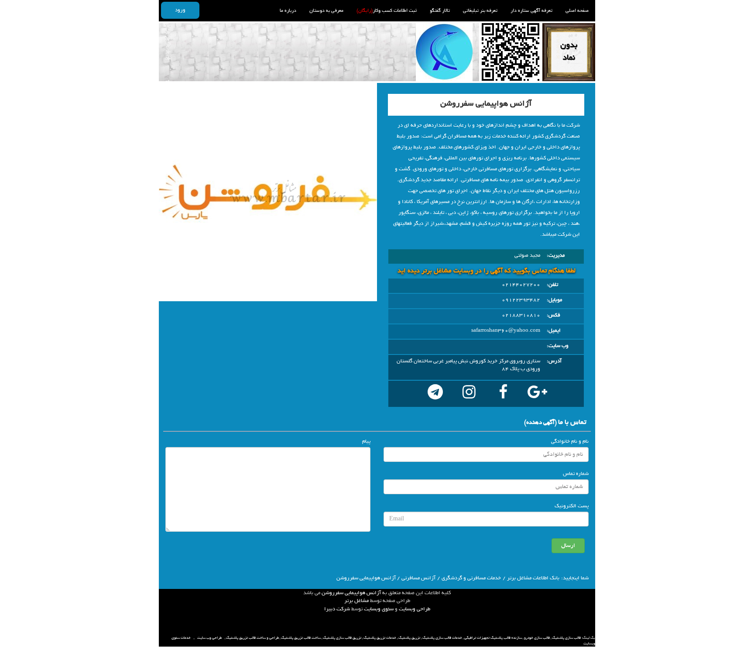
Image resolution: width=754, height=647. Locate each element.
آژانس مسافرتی (418, 578)
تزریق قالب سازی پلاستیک (342, 638)
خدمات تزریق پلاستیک (379, 638)
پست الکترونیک (572, 506)
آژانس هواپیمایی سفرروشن (351, 592)
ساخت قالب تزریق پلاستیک (301, 638)
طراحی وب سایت (209, 638)
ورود (180, 10)
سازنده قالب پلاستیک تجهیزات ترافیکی (493, 638)
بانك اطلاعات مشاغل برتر (533, 578)
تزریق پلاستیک (409, 638)
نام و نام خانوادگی (570, 441)
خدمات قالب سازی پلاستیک (442, 638)
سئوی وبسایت (379, 609)
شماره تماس (576, 473)
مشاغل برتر (356, 600)
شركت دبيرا (337, 609)
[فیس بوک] (503, 394)
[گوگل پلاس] (537, 394)
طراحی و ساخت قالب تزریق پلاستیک (252, 638)
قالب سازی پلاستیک (566, 638)
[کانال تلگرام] (435, 394)
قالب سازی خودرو (537, 638)
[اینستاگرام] (469, 394)
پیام (366, 441)
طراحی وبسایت (414, 609)
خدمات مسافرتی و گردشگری (471, 578)
